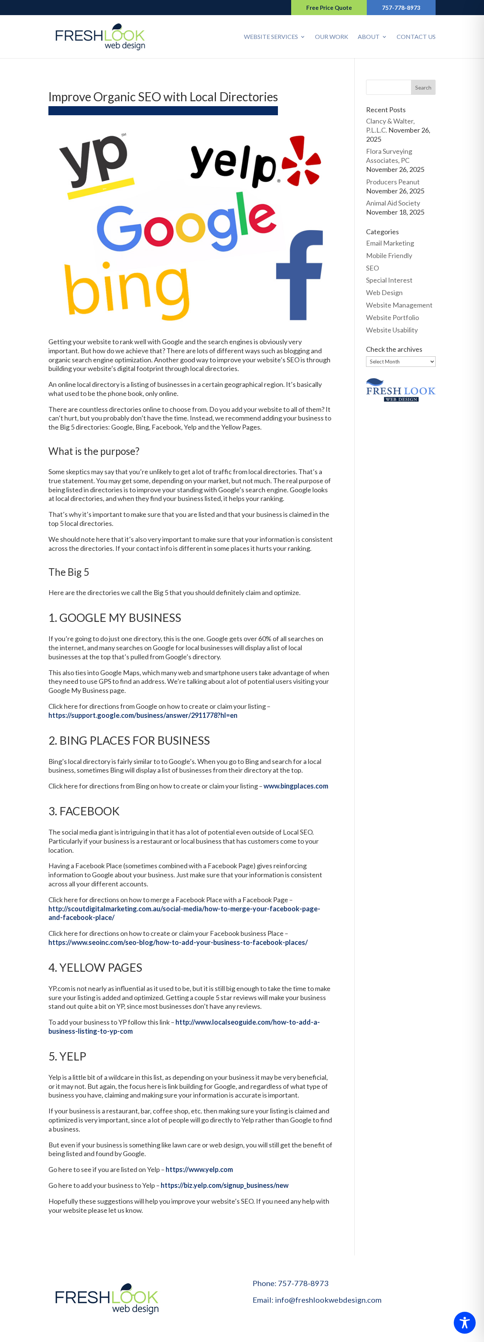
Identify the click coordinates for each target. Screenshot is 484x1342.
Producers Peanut (393, 182)
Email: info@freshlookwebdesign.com (317, 1299)
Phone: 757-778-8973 (291, 1283)
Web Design (384, 292)
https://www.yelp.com (199, 1169)
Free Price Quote (329, 7)
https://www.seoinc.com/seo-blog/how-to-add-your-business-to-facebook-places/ (178, 942)
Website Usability (392, 330)
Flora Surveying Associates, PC (389, 155)
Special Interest (389, 280)
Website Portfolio (392, 317)
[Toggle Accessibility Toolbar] (464, 1322)
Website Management (399, 305)
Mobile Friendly (389, 255)
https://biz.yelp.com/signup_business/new (225, 1185)
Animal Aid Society (393, 203)
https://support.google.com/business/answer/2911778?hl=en (142, 715)
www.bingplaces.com (296, 786)
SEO (372, 268)
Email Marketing (390, 243)
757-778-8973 (401, 7)
